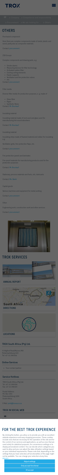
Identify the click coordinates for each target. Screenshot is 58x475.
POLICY (5, 458)
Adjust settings (29, 461)
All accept (30, 470)
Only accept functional (29, 465)
